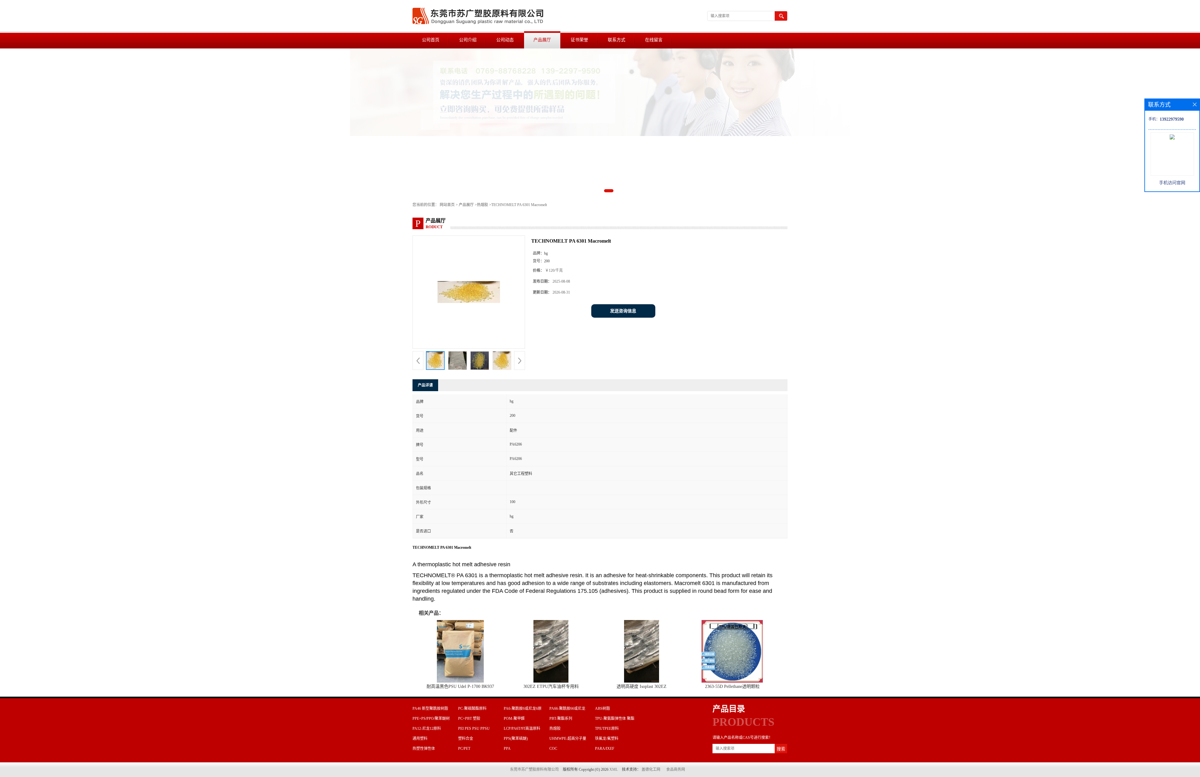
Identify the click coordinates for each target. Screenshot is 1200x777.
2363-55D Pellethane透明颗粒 (732, 686)
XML (613, 769)
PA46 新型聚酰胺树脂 (430, 708)
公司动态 (505, 40)
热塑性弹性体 (423, 748)
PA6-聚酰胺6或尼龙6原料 (523, 709)
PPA (507, 748)
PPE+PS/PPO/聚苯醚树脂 (431, 719)
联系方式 (616, 40)
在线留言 (653, 40)
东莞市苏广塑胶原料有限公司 (534, 769)
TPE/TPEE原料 (607, 728)
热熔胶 (482, 205)
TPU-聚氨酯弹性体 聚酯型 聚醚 (614, 719)
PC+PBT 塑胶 (469, 718)
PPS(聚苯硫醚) (516, 738)
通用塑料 (420, 738)
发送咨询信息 (623, 311)
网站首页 (447, 205)
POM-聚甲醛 (514, 718)
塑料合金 (465, 738)
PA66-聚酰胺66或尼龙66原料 (567, 709)
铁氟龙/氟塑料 (606, 738)
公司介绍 (468, 40)
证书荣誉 (579, 40)
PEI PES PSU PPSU (474, 728)
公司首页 (430, 40)
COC (553, 748)
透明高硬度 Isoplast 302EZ (642, 686)
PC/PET (464, 748)
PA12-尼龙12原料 (426, 728)
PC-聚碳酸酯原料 (472, 708)
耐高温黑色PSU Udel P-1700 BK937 (460, 686)
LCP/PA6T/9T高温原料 (522, 728)
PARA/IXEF (604, 748)
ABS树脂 (602, 708)
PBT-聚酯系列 (560, 718)
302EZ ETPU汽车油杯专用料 (551, 686)
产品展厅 (542, 40)
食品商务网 (675, 769)
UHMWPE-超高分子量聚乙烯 (567, 739)
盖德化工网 (651, 769)
